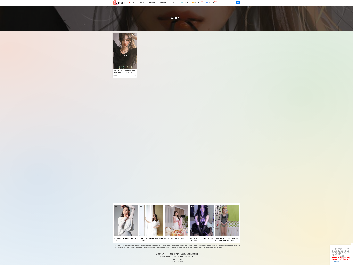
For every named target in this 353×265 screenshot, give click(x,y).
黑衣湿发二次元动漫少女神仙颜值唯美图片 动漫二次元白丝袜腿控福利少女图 (124, 72)
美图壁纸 (186, 2)
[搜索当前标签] (181, 18)
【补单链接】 (336, 261)
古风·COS (174, 2)
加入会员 (199, 2)
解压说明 (212, 2)
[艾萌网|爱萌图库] (119, 5)
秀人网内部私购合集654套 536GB (174, 238)
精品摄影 (152, 2)
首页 (132, 2)
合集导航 (189, 254)
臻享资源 (195, 254)
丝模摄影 (163, 2)
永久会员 (174, 261)
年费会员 (180, 261)
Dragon (191, 256)
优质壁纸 (183, 254)
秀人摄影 (141, 2)
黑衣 (177, 18)
